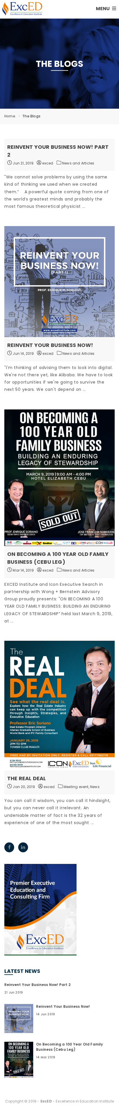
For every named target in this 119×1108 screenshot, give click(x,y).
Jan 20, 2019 (23, 786)
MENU (103, 8)
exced (47, 163)
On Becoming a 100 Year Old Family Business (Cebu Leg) (69, 1047)
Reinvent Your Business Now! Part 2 (37, 984)
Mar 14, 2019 (23, 570)
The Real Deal (26, 778)
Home (9, 116)
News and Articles (78, 163)
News (95, 786)
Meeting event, (77, 786)
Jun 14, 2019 (23, 353)
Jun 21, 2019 (23, 163)
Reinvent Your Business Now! (50, 345)
